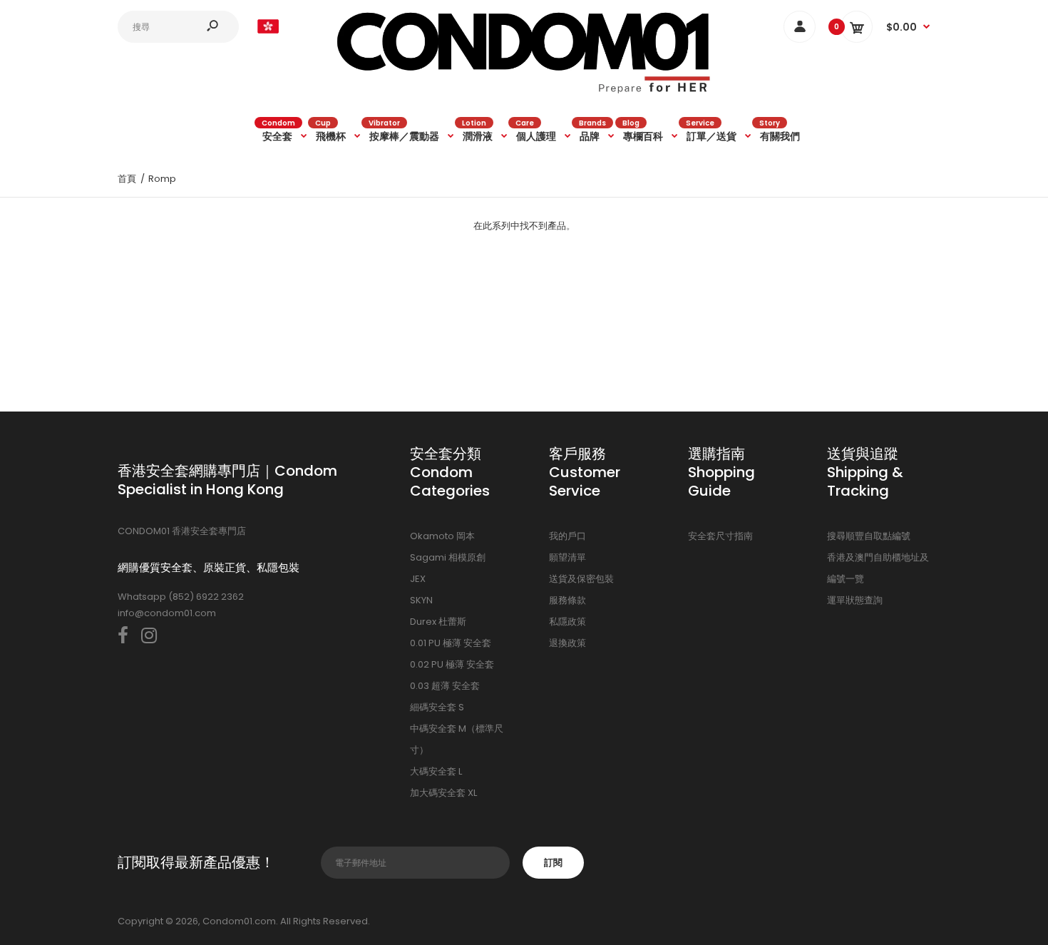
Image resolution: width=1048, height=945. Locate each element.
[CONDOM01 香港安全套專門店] (524, 91)
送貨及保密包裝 (581, 579)
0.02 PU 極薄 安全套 (452, 664)
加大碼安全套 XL (443, 793)
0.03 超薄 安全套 (445, 686)
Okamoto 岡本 (442, 536)
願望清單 (567, 557)
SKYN (421, 600)
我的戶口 (567, 536)
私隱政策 (567, 621)
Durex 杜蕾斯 (438, 621)
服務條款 (567, 600)
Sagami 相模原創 (448, 557)
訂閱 (553, 862)
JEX (418, 579)
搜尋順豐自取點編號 (868, 536)
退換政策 (567, 643)
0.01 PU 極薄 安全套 (450, 643)
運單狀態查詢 (855, 600)
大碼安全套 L (436, 771)
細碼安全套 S (437, 707)
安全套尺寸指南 (720, 536)
